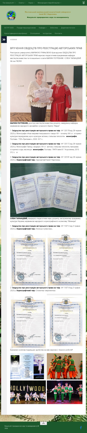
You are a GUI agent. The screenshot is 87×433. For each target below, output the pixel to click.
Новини (13, 40)
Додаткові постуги (68, 28)
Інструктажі (47, 33)
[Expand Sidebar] (4, 39)
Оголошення (35, 33)
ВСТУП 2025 (9, 28)
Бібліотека (54, 28)
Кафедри (42, 28)
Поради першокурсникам (26, 28)
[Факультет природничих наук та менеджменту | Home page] (43, 15)
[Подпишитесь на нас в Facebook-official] (80, 427)
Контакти (58, 33)
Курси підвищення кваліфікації (15, 33)
